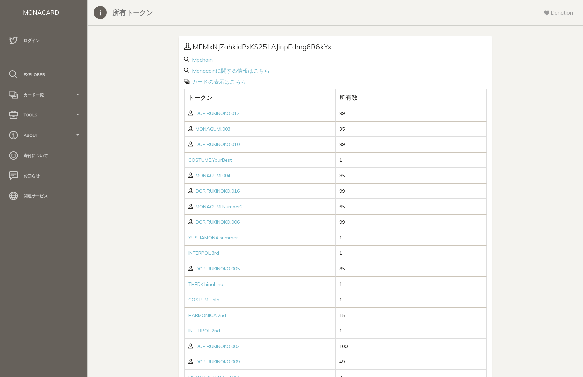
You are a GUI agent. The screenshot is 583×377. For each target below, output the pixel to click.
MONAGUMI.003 (213, 129)
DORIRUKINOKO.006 (218, 222)
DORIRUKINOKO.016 (218, 191)
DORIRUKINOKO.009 (218, 362)
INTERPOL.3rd (203, 253)
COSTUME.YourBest (210, 160)
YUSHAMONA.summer (213, 238)
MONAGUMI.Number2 (219, 207)
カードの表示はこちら (218, 81)
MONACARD (41, 12)
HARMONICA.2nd (207, 315)
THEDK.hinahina (205, 284)
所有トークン (133, 12)
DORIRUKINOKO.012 (218, 113)
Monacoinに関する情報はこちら (230, 70)
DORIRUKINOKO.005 (218, 269)
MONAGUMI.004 (213, 175)
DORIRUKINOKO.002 (218, 346)
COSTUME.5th (203, 300)
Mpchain (202, 59)
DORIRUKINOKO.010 (218, 144)
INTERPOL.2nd (204, 331)
